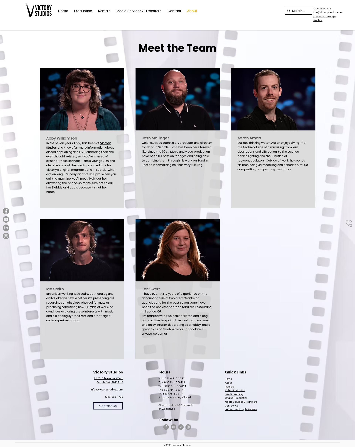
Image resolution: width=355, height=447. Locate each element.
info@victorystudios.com (107, 389)
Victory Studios (181, 445)
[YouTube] (173, 427)
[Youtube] (6, 219)
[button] (83, 11)
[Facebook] (6, 211)
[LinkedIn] (6, 228)
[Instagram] (6, 236)
